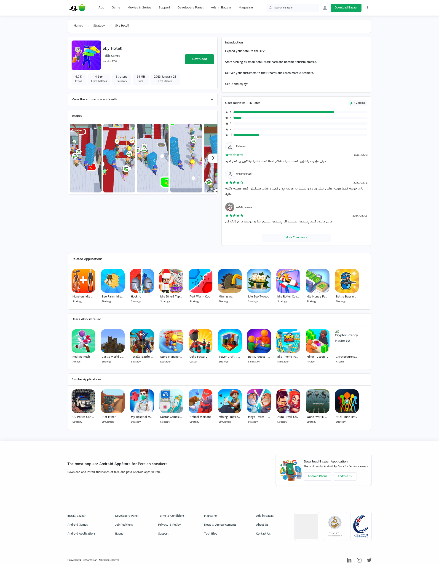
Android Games (77, 524)
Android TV (345, 476)
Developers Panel (190, 8)
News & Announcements (220, 524)
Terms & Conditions (171, 516)
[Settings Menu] (367, 7)
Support (164, 8)
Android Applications (81, 533)
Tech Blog (210, 533)
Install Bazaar (76, 516)
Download (199, 59)
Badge (119, 533)
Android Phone (317, 476)
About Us (262, 524)
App (101, 8)
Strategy (99, 25)
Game (116, 8)
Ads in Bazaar (221, 8)
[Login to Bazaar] (325, 8)
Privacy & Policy (169, 524)
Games (78, 25)
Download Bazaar (346, 7)
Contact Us (263, 533)
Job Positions (124, 524)
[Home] (77, 8)
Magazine (246, 8)
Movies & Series (139, 8)
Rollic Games (111, 56)
